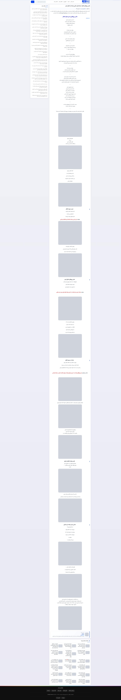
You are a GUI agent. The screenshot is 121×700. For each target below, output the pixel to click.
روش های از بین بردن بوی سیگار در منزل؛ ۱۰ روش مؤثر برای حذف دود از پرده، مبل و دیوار (39, 72)
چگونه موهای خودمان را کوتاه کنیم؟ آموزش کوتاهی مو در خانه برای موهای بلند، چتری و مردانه (39, 57)
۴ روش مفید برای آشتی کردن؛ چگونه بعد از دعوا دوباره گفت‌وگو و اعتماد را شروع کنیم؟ (39, 40)
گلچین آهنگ (65, 690)
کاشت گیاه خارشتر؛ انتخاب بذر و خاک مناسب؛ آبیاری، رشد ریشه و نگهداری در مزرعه (39, 25)
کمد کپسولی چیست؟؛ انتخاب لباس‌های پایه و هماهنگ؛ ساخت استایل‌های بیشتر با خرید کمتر (39, 96)
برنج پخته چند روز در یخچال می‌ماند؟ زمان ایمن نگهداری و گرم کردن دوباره (40, 63)
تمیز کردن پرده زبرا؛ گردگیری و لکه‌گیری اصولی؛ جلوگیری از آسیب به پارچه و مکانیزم (39, 93)
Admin (83, 634)
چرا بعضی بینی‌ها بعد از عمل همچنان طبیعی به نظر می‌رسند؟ (40, 82)
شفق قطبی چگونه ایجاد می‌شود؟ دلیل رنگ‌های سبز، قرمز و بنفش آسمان (39, 18)
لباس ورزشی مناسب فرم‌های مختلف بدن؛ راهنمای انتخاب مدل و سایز (39, 21)
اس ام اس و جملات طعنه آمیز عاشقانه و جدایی (68, 219)
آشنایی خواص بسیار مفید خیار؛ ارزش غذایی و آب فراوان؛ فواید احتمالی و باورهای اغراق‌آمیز (39, 90)
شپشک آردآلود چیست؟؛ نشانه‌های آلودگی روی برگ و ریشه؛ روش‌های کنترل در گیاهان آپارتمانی (40, 31)
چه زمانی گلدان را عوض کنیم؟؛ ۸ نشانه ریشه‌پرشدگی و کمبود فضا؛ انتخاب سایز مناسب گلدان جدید (39, 75)
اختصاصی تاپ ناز (83, 8)
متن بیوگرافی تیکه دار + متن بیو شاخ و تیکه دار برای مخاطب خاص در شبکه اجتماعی (67, 373)
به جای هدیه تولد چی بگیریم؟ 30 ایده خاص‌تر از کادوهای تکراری (40, 52)
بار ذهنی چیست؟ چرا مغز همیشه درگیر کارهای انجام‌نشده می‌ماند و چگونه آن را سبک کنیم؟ (41, 49)
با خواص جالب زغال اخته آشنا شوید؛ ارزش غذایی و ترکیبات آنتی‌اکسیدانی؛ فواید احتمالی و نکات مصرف (40, 12)
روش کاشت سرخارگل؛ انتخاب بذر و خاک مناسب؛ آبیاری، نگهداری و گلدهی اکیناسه (39, 28)
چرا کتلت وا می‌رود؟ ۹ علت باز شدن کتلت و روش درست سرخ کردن (39, 66)
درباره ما (63, 697)
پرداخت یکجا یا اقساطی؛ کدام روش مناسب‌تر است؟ (40, 84)
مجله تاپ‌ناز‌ (86, 1)
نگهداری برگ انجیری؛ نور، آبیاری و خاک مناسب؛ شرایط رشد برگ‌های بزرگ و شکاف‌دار (40, 34)
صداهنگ (48, 690)
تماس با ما (58, 697)
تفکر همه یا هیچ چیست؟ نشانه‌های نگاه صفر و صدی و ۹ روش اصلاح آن (39, 46)
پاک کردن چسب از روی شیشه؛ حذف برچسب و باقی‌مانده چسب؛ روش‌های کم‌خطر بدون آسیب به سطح (39, 78)
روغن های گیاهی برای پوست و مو (42, 54)
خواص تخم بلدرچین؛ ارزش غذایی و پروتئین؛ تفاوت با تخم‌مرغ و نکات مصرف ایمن (40, 87)
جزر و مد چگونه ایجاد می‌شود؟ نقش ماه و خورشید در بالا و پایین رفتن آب (39, 15)
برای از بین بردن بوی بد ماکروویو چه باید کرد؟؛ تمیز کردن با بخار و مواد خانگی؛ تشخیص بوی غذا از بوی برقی (39, 60)
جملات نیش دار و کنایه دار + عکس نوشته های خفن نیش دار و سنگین (68, 292)
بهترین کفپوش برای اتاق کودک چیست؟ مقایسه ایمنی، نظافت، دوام (39, 37)
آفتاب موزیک (54, 690)
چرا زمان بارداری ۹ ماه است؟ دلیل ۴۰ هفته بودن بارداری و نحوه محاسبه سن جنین (39, 9)
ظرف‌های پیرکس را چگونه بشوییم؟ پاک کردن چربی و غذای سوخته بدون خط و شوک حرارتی (40, 69)
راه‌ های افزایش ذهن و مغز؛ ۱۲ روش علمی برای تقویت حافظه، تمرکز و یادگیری (40, 43)
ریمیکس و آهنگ (71, 690)
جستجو (33, 1)
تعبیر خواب (59, 690)
